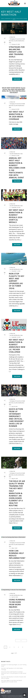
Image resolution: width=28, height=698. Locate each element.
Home (2, 18)
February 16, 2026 (16, 44)
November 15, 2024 (16, 271)
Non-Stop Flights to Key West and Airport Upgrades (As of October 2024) (16, 280)
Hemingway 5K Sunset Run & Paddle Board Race (16, 19)
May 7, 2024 (14, 548)
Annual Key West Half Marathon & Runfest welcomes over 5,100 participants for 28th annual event (17, 168)
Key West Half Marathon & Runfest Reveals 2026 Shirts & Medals (16, 216)
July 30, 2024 (14, 406)
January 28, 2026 (15, 109)
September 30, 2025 (16, 207)
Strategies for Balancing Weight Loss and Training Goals (17, 52)
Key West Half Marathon (19, 40)
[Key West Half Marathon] (14, 3)
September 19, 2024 (16, 337)
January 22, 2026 (15, 155)
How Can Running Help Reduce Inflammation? (17, 554)
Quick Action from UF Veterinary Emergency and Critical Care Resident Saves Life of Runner (16, 417)
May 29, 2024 (15, 478)
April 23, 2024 (15, 597)
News (10, 42)
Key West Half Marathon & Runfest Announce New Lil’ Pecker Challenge (17, 345)
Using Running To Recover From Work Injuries (17, 603)
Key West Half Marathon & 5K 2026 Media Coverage (16, 115)
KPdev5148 (12, 37)
